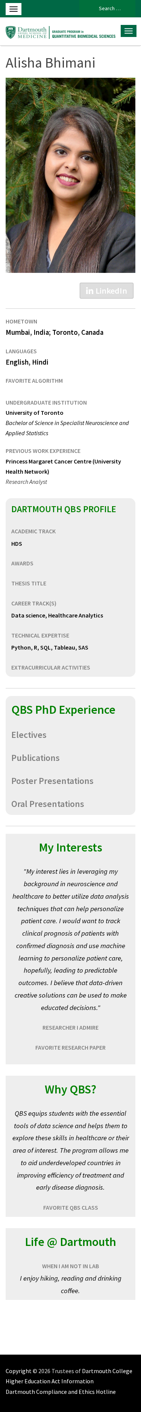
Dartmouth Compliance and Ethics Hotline (61, 1391)
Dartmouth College (107, 1371)
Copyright (19, 1371)
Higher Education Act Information (50, 1381)
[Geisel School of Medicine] (61, 31)
